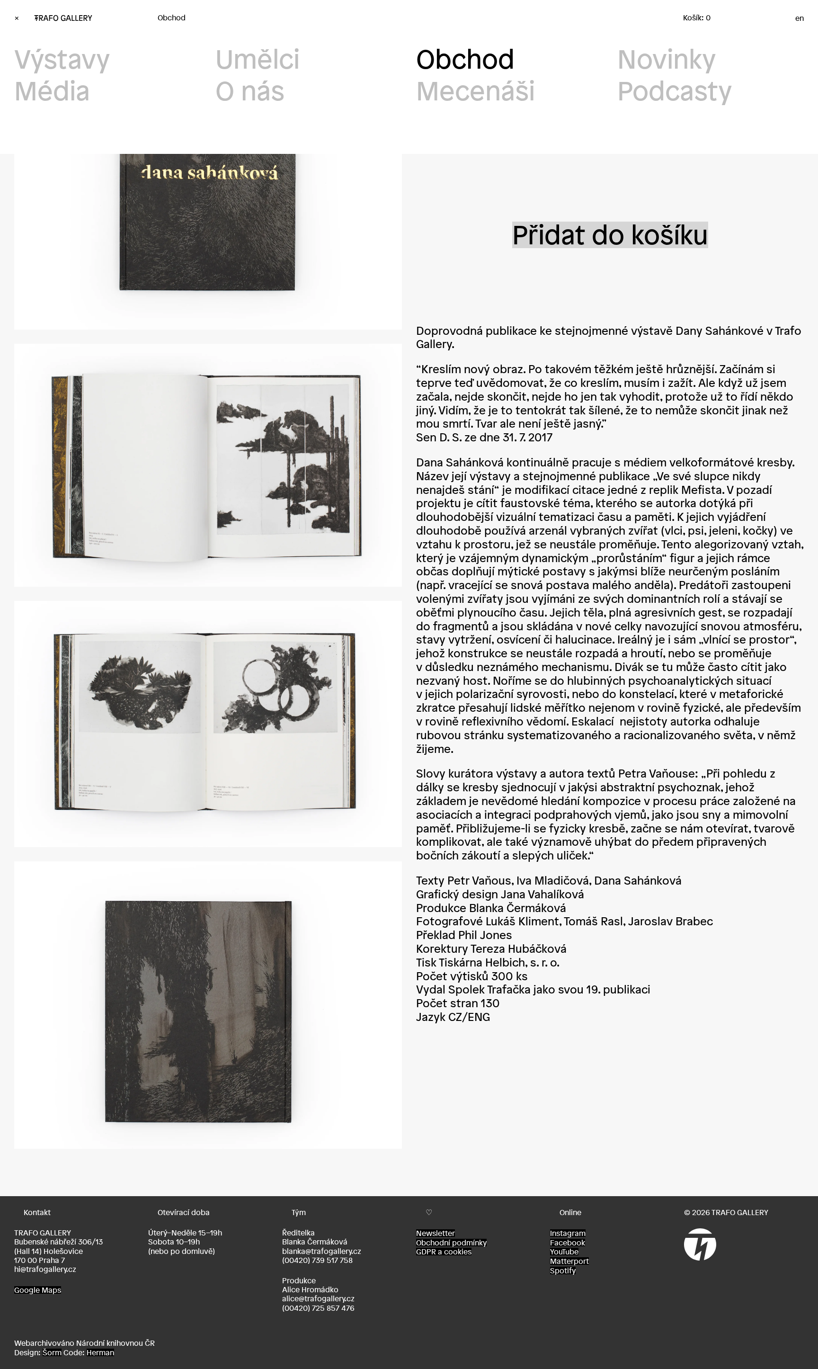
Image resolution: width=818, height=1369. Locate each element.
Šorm (52, 1352)
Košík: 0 (697, 17)
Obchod (172, 17)
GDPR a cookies (443, 1251)
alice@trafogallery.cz (318, 1298)
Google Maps (37, 1290)
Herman (100, 1352)
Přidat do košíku (610, 235)
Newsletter (435, 1233)
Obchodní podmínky (451, 1242)
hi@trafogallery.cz (45, 1269)
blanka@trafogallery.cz (321, 1251)
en (799, 18)
